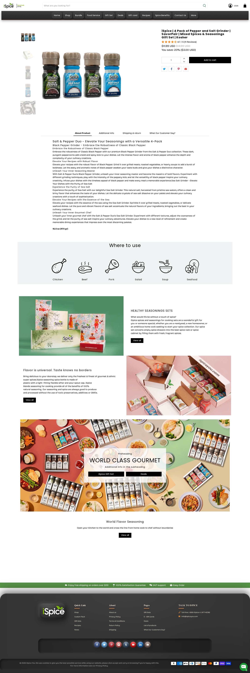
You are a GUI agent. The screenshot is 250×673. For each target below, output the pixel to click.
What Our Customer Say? (162, 133)
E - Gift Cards (149, 617)
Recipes (146, 15)
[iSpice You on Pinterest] (111, 645)
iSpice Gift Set (106, 473)
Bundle (78, 15)
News (76, 630)
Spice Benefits (162, 15)
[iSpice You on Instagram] (119, 645)
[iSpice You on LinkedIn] (140, 645)
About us (112, 612)
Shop (67, 15)
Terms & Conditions (117, 621)
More (193, 15)
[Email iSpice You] (148, 645)
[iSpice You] (14, 6)
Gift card (132, 15)
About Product (82, 133)
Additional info (106, 133)
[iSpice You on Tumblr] (126, 645)
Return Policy (114, 625)
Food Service (93, 15)
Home (57, 15)
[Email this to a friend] (186, 69)
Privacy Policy (115, 617)
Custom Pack (79, 617)
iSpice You (30, 663)
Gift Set (109, 15)
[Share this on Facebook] (171, 69)
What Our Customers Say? (154, 630)
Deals (120, 15)
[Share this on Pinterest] (178, 69)
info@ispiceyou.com (189, 616)
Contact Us (180, 15)
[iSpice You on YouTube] (133, 645)
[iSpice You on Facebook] (97, 645)
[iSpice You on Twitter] (104, 645)
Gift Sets (77, 621)
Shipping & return (132, 133)
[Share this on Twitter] (164, 69)
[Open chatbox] (244, 667)
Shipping (112, 630)
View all (125, 535)
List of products (150, 625)
